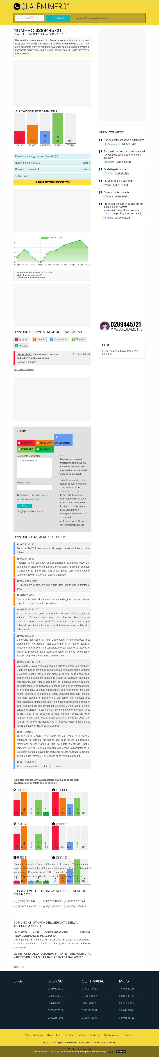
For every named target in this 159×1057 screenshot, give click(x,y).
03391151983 (120, 185)
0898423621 (122, 196)
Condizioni (95, 1035)
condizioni (45, 495)
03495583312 (126, 1017)
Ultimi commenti (112, 1035)
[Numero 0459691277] (31, 849)
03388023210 (28, 581)
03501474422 (89, 988)
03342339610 (55, 996)
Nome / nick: (23, 482)
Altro (110, 1051)
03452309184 (123, 162)
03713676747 (28, 762)
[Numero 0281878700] (70, 882)
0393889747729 (29, 662)
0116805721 (27, 595)
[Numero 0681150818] (70, 815)
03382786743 (126, 996)
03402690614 (126, 1010)
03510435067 (89, 1017)
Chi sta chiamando (34, 1035)
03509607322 (55, 1010)
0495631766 (129, 144)
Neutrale (27, 449)
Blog (49, 1035)
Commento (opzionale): (28, 456)
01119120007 (89, 996)
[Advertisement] (52, 83)
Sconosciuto (62, 443)
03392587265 (55, 1017)
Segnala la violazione (24, 369)
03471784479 (89, 1003)
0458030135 (27, 544)
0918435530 (27, 558)
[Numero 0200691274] (31, 815)
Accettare (121, 1051)
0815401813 (27, 732)
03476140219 (55, 1003)
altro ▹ (86, 162)
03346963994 (126, 1003)
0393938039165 (29, 609)
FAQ (58, 1035)
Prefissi (81, 1035)
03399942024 (122, 217)
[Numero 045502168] (70, 849)
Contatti (128, 1035)
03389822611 (55, 988)
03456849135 (126, 988)
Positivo (45, 449)
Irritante (45, 443)
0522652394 (27, 636)
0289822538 (122, 173)
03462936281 (89, 1010)
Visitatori (69, 1035)
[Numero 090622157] (31, 882)
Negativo (26, 443)
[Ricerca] (29, 15)
